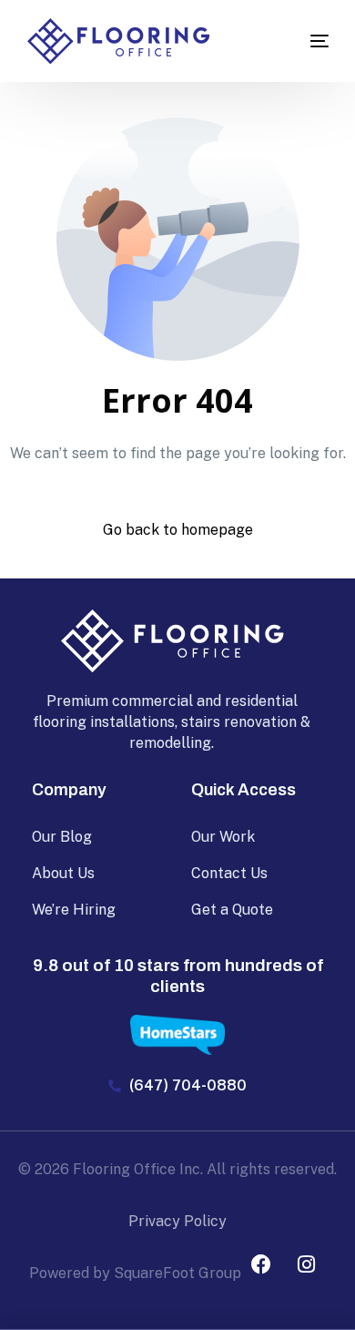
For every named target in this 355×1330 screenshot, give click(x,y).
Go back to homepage (178, 529)
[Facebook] (261, 1264)
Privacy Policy (177, 1221)
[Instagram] (306, 1264)
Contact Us (229, 873)
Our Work (223, 836)
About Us (63, 873)
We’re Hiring (74, 909)
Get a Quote (232, 909)
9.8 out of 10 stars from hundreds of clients (178, 976)
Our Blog (62, 836)
